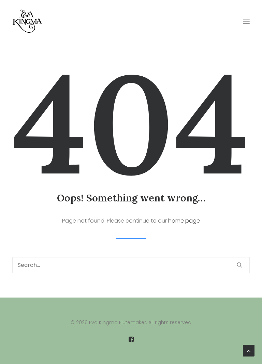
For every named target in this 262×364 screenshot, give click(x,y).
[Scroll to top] (248, 350)
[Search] (131, 265)
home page (184, 221)
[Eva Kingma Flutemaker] (27, 21)
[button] (246, 21)
